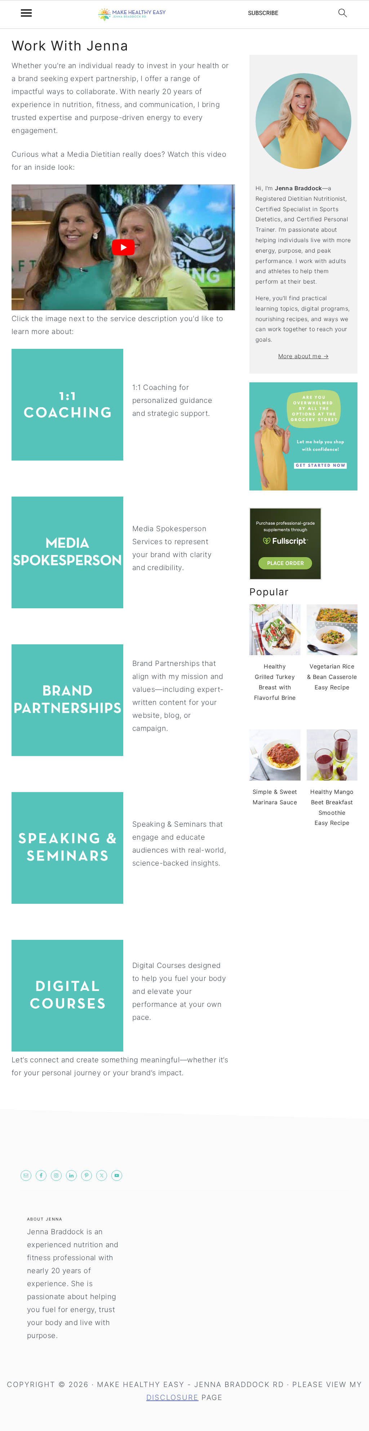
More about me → (303, 356)
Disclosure (172, 1397)
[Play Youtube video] (123, 247)
